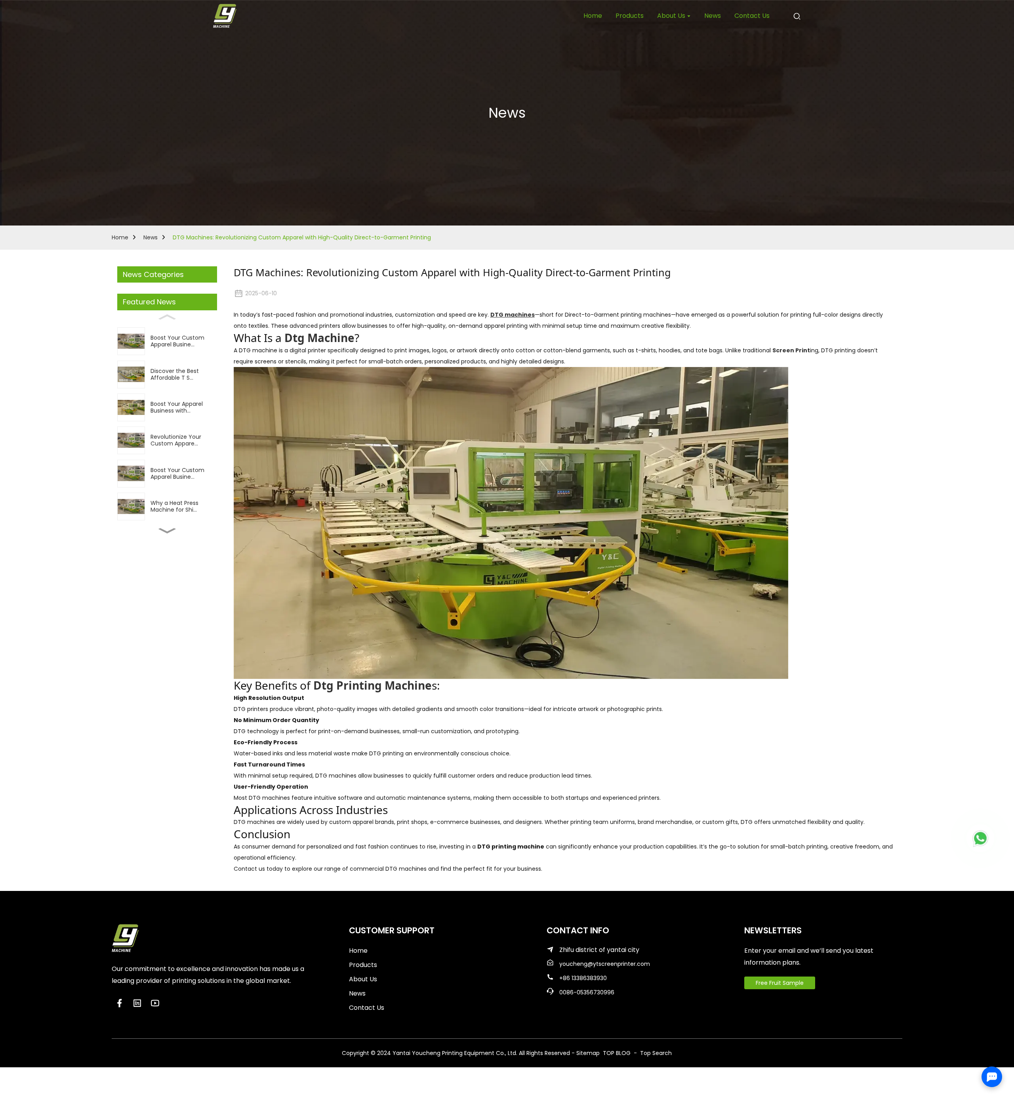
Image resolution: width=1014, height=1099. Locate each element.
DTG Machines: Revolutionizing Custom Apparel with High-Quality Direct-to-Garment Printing (302, 237)
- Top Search (652, 1053)
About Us (363, 979)
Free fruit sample (780, 983)
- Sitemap (585, 1053)
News (150, 237)
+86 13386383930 (583, 978)
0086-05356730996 (586, 992)
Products (363, 964)
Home (120, 237)
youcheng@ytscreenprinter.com (604, 964)
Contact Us (366, 1007)
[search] (797, 15)
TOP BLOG (617, 1053)
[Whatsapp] (980, 838)
